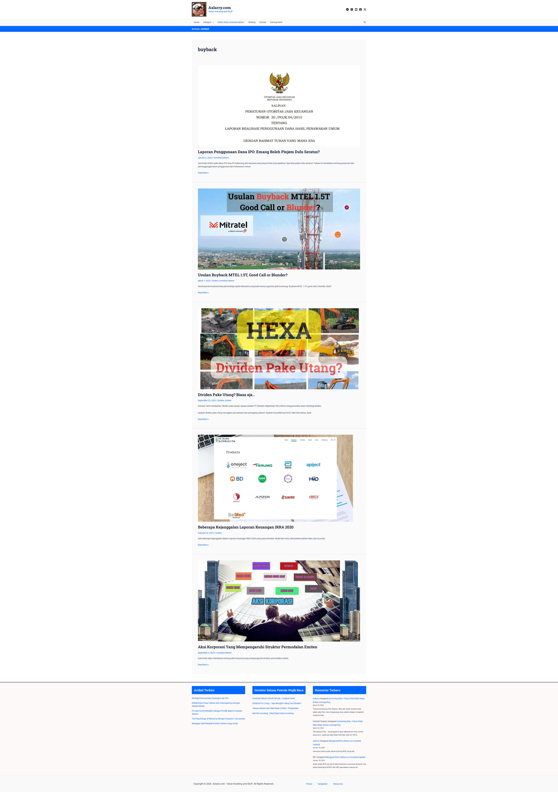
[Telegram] (347, 9)
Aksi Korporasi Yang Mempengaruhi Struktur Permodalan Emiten (257, 646)
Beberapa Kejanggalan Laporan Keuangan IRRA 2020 (246, 527)
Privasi (309, 784)
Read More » (203, 172)
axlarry (316, 698)
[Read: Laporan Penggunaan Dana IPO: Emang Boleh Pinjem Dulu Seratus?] (279, 106)
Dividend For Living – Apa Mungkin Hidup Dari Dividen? (276, 703)
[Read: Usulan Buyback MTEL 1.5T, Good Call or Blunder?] (279, 229)
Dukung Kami (276, 22)
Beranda (196, 29)
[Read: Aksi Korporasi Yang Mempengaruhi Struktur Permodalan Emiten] (279, 601)
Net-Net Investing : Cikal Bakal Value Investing (273, 713)
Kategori (207, 22)
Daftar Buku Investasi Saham (231, 22)
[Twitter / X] (365, 9)
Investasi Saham (221, 158)
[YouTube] (356, 9)
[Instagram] (351, 9)
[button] (212, 22)
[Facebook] (360, 9)
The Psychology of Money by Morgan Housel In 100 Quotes (218, 719)
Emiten (215, 280)
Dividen (221, 400)
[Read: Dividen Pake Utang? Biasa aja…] (279, 348)
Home (196, 22)
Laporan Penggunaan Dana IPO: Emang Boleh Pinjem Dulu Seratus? (259, 151)
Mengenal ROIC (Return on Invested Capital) (345, 757)
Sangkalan (323, 784)
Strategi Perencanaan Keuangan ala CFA (210, 698)
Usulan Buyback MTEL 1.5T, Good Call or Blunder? (242, 274)
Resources (338, 784)
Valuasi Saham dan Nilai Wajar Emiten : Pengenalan (275, 708)
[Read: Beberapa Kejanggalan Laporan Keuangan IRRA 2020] (275, 478)
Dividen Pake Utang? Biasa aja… (226, 394)
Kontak (263, 22)
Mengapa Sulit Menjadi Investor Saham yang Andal (215, 723)
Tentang (251, 22)
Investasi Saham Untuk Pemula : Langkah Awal (273, 698)
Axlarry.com (219, 7)
